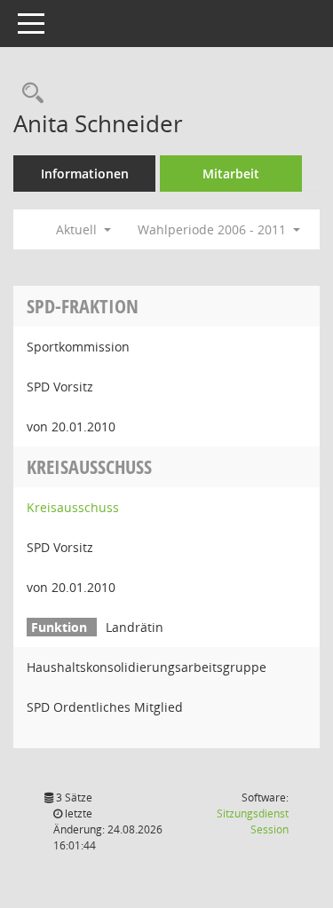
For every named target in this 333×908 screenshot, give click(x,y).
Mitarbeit (230, 173)
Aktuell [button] (78, 229)
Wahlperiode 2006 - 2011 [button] (213, 229)
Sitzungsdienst (253, 821)
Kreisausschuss (73, 507)
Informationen (85, 173)
